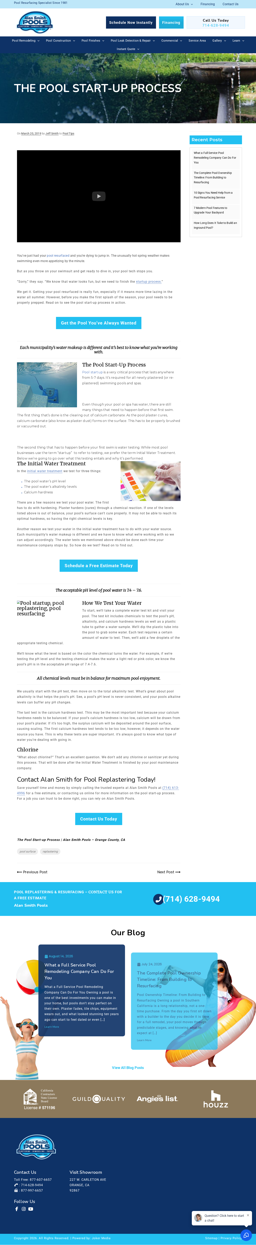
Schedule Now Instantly (131, 22)
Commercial (169, 40)
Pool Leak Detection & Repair (131, 40)
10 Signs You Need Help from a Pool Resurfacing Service (213, 195)
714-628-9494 (215, 25)
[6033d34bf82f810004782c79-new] (99, 1099)
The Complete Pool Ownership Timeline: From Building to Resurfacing (213, 177)
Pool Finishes (91, 40)
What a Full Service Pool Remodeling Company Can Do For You (215, 157)
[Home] (35, 22)
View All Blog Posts (128, 1068)
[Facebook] (17, 1209)
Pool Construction (58, 40)
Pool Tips (68, 133)
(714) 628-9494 (191, 899)
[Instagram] (24, 1209)
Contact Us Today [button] (98, 818)
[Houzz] (216, 1099)
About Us (182, 4)
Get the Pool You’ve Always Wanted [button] (98, 323)
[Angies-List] (157, 1099)
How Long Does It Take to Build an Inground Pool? (215, 225)
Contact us (101, 892)
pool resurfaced (58, 255)
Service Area (197, 40)
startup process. (149, 281)
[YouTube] (31, 1209)
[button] (99, 196)
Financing (208, 4)
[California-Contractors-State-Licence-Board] (40, 1099)
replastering (50, 851)
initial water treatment (44, 471)
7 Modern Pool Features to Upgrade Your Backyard (210, 210)
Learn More (51, 1027)
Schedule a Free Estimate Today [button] (99, 565)
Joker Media (101, 1238)
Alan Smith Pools (31, 905)
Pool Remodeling (23, 40)
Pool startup (92, 372)
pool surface (27, 851)
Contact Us (230, 4)
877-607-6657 (41, 1180)
